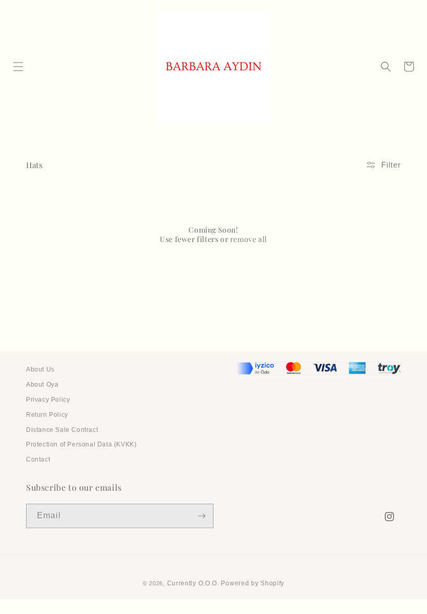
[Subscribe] (201, 516)
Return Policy (47, 414)
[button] (18, 66)
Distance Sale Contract (62, 429)
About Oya (42, 384)
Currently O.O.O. (193, 583)
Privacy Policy (48, 399)
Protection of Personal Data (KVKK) (81, 444)
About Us (40, 369)
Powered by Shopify (252, 583)
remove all (248, 239)
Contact (38, 459)
